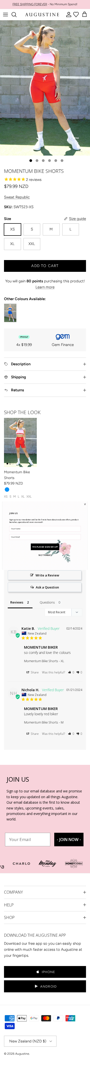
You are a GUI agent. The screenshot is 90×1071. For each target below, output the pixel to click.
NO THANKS (45, 554)
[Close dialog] (85, 504)
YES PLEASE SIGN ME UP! (45, 546)
